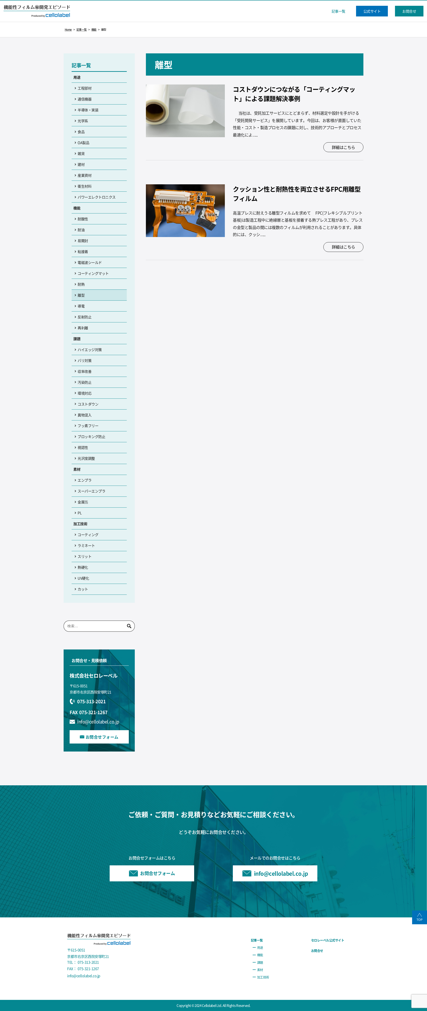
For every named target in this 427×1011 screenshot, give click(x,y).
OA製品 (83, 142)
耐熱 (81, 284)
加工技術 (80, 523)
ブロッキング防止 (91, 436)
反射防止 (84, 317)
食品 (81, 131)
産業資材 (84, 175)
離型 (81, 295)
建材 (81, 164)
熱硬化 (83, 567)
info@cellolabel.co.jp (98, 721)
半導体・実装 (88, 110)
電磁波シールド (90, 262)
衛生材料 (84, 186)
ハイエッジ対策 (90, 349)
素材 (76, 469)
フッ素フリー (88, 425)
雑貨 (81, 153)
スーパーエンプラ (91, 491)
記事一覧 (338, 11)
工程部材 (84, 88)
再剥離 (83, 327)
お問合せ (409, 11)
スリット (84, 556)
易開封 (83, 240)
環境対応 (84, 393)
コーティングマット (93, 273)
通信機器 (84, 99)
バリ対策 (84, 360)
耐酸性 (83, 218)
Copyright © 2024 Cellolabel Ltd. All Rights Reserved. (213, 1005)
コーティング (88, 534)
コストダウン (88, 404)
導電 (81, 306)
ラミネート (86, 545)
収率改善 (84, 371)
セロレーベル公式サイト (327, 940)
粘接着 (83, 251)
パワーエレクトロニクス (97, 197)
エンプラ (84, 480)
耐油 (81, 229)
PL (80, 512)
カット (83, 589)
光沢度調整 (86, 458)
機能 (76, 208)
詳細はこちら (343, 147)
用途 (76, 77)
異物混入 (84, 415)
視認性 (83, 447)
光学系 (83, 120)
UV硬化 (83, 578)
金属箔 (83, 501)
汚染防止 (84, 382)
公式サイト (372, 11)
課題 (76, 338)
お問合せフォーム (102, 737)
